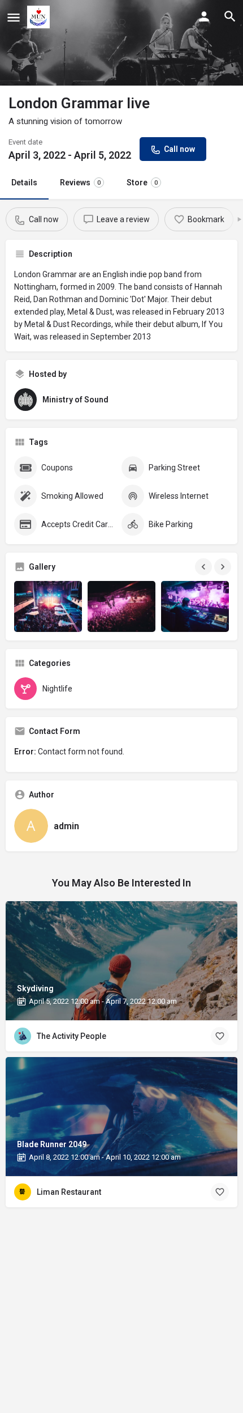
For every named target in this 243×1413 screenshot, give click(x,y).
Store (142, 182)
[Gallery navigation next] (223, 566)
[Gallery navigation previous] (204, 566)
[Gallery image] (48, 606)
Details (24, 182)
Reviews (80, 182)
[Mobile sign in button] (204, 16)
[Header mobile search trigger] (230, 16)
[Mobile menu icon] (13, 17)
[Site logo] (40, 17)
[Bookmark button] (220, 1036)
